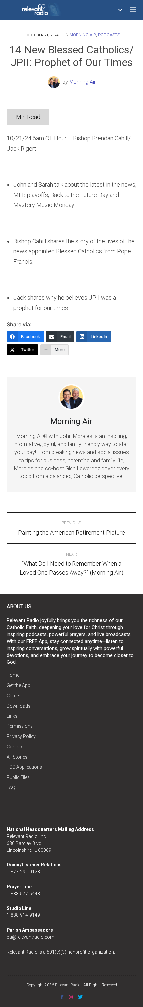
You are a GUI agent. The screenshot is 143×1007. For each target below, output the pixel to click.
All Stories (17, 757)
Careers (15, 695)
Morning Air (83, 34)
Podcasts (109, 34)
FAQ (11, 787)
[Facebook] (62, 997)
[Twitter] (80, 997)
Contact (15, 746)
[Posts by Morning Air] (54, 82)
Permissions (20, 726)
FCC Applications (24, 767)
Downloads (18, 706)
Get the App (18, 685)
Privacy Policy (21, 736)
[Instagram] (70, 997)
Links (12, 716)
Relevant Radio (67, 985)
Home (13, 675)
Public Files (18, 777)
